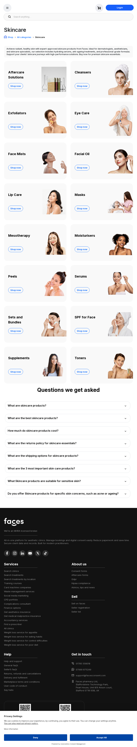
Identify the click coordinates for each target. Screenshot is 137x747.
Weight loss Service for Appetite (20, 632)
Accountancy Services (16, 620)
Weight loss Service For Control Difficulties (25, 640)
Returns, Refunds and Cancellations (22, 673)
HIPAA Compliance (81, 583)
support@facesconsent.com (91, 675)
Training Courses (13, 583)
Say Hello (9, 690)
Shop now (15, 86)
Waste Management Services (19, 591)
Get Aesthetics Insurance (17, 612)
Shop (10, 37)
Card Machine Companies (17, 587)
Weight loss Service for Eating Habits (23, 636)
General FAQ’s (11, 665)
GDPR (74, 579)
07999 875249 (83, 669)
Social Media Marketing (16, 595)
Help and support (13, 661)
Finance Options (12, 607)
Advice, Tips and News (83, 587)
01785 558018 (83, 663)
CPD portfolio (11, 599)
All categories (24, 37)
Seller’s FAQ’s (10, 669)
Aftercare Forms (80, 575)
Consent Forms (79, 571)
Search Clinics (11, 571)
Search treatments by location (20, 579)
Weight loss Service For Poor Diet (21, 644)
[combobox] (72, 17)
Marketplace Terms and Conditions (22, 681)
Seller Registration (81, 607)
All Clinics (9, 628)
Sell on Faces (78, 603)
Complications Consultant (17, 603)
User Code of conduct (15, 685)
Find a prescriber (13, 624)
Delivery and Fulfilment (15, 677)
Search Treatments (13, 575)
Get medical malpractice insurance (22, 616)
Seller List (76, 611)
